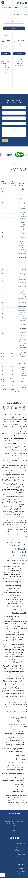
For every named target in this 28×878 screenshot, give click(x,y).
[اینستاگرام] (11, 838)
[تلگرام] (14, 838)
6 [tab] (17, 163)
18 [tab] (6, 163)
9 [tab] (14, 163)
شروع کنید (12, 189)
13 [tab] (10, 163)
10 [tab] (13, 163)
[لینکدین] (18, 838)
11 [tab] (12, 163)
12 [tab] (11, 163)
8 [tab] (15, 163)
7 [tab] (16, 163)
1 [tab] (21, 163)
